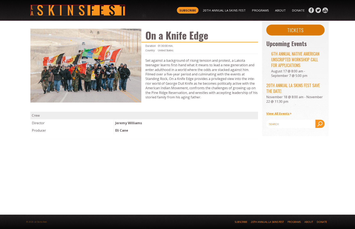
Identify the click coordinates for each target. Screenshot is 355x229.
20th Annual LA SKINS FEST (224, 10)
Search (320, 124)
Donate (298, 10)
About (280, 10)
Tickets (295, 30)
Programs (260, 10)
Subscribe (187, 10)
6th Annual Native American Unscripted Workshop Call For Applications (295, 59)
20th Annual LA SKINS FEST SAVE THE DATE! (293, 88)
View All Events (277, 113)
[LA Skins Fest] (89, 10)
